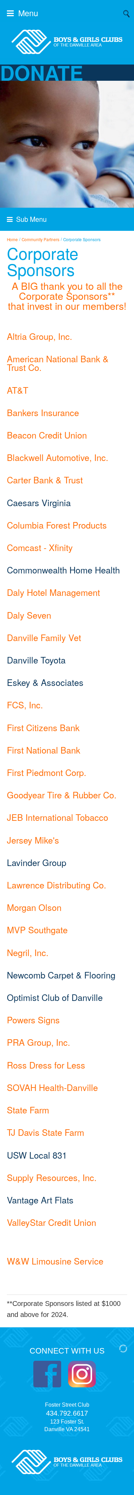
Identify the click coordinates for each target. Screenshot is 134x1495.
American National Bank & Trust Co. (58, 362)
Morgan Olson (34, 907)
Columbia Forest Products (57, 525)
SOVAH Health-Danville (52, 1087)
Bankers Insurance (43, 412)
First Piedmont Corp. (46, 772)
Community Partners (40, 240)
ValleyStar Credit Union (51, 1222)
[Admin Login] (116, 1347)
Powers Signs (33, 1019)
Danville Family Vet (44, 637)
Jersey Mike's (33, 840)
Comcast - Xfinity (40, 547)
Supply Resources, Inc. (52, 1177)
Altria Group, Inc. (39, 336)
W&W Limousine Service (55, 1261)
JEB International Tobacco (57, 817)
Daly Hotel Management (53, 592)
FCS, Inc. (25, 704)
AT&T (17, 390)
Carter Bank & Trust (45, 479)
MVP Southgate (37, 929)
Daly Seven (29, 615)
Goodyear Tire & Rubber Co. (61, 794)
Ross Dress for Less (46, 1065)
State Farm (28, 1109)
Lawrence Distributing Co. (56, 884)
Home (12, 240)
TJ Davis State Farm (45, 1132)
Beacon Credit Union (47, 435)
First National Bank (43, 750)
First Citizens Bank (43, 727)
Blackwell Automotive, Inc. (57, 457)
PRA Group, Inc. (38, 1042)
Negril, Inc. (27, 952)
